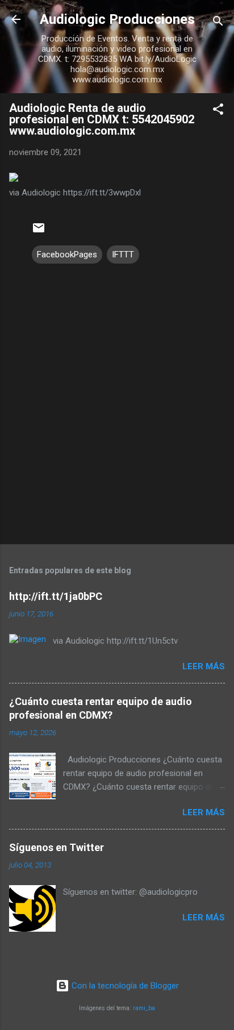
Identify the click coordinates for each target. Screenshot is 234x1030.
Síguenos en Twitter (56, 847)
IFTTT (123, 254)
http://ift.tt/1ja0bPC (55, 596)
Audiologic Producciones (117, 19)
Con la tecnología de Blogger (124, 986)
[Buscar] (218, 23)
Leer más (203, 666)
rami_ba (144, 1008)
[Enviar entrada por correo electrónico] (38, 232)
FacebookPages (67, 254)
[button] (218, 111)
